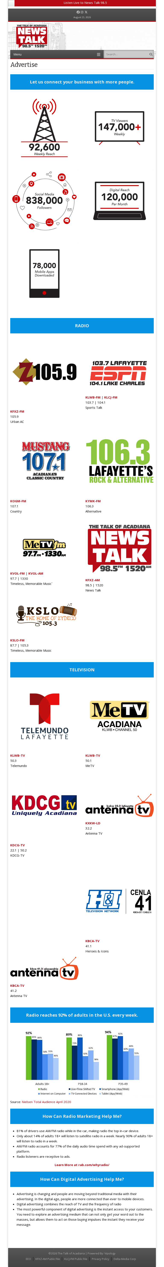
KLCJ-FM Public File (75, 1259)
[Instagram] (82, 12)
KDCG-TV (17, 845)
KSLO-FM (17, 640)
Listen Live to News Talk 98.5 (85, 2)
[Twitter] (86, 12)
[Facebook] (78, 12)
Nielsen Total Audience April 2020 (46, 1102)
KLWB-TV (92, 755)
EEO (28, 1259)
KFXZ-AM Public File (47, 1259)
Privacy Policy (100, 1259)
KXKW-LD (92, 823)
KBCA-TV (92, 941)
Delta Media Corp (125, 1259)
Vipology (110, 1253)
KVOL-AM (35, 573)
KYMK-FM (93, 501)
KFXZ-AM (92, 580)
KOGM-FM (18, 501)
